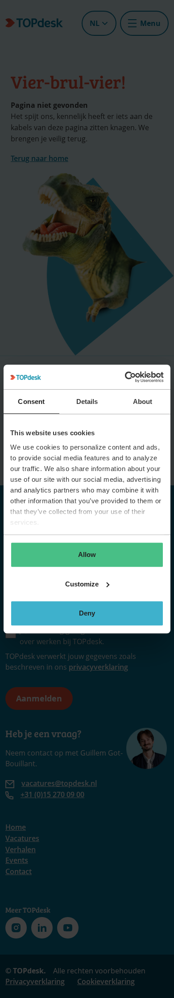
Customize (82, 584)
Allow (87, 554)
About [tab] (143, 401)
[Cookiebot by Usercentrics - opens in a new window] (125, 377)
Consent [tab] (31, 401)
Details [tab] (87, 401)
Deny (87, 613)
